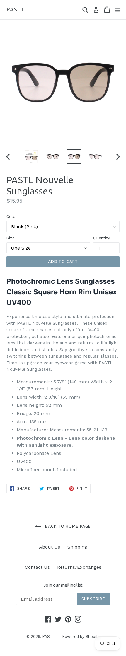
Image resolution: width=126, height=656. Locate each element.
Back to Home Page (67, 526)
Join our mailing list (63, 584)
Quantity (101, 237)
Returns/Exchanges (79, 567)
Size (10, 237)
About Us (49, 547)
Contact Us (37, 567)
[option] (31, 156)
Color (11, 216)
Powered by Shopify (81, 636)
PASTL (15, 9)
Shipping (77, 547)
